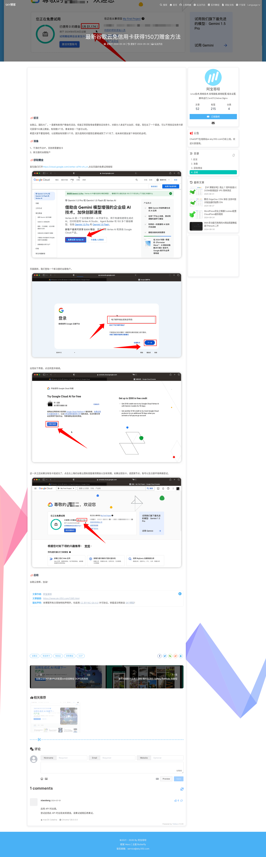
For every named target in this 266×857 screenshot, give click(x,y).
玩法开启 (158, 44)
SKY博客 (11, 4)
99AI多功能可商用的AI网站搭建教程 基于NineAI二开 (220, 224)
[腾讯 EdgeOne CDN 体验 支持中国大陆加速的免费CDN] (196, 202)
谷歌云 (34, 656)
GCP (81, 656)
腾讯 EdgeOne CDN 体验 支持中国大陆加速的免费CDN (220, 200)
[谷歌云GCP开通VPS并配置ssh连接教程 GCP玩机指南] (55, 732)
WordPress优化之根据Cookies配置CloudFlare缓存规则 (220, 212)
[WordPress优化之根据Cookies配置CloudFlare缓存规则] (196, 214)
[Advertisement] (106, 90)
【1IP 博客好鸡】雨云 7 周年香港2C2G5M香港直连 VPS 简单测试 (220, 189)
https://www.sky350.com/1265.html (61, 598)
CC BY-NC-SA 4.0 (89, 602)
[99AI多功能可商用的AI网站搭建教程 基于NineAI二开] (196, 226)
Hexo (127, 844)
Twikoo (175, 824)
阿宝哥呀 (47, 594)
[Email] (213, 123)
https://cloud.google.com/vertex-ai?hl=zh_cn (65, 166)
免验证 (58, 656)
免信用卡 (46, 656)
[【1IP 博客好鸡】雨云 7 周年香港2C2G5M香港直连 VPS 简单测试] (196, 191)
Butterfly (141, 844)
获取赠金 (69, 656)
